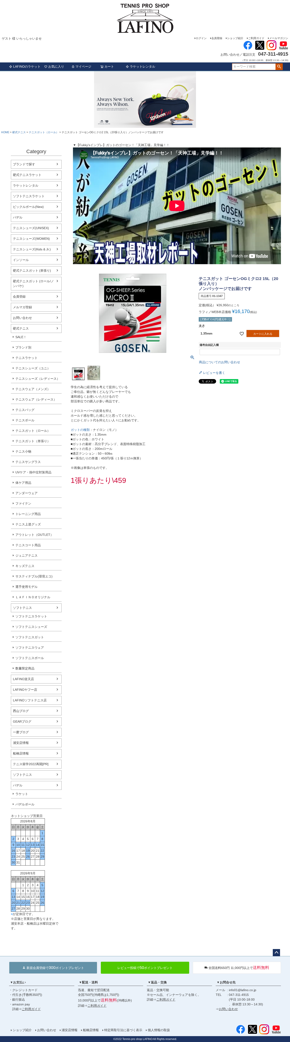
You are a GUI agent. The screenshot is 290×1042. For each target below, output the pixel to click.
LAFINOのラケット (27, 66)
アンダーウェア (26, 493)
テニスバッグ (24, 410)
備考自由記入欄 (209, 345)
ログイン (201, 38)
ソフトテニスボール (29, 658)
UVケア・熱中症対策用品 (33, 472)
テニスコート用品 (28, 545)
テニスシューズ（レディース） (37, 378)
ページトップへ (276, 952)
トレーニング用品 (28, 514)
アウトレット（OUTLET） (34, 534)
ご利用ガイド (256, 38)
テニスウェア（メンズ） (32, 389)
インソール (21, 260)
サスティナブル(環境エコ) (34, 576)
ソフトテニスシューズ (31, 627)
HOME (5, 132)
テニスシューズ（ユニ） (32, 368)
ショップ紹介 (235, 38)
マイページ (83, 66)
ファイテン (23, 503)
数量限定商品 (24, 668)
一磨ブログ (21, 732)
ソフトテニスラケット (29, 196)
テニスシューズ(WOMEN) (31, 238)
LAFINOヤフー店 (25, 689)
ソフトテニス (22, 608)
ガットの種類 (80, 430)
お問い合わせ (22, 318)
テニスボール (24, 420)
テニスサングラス (28, 462)
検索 (279, 67)
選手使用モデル (26, 587)
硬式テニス (19, 132)
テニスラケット (26, 358)
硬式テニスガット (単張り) (32, 270)
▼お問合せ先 (226, 982)
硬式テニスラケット (27, 175)
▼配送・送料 (88, 982)
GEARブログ (22, 721)
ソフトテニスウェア (29, 647)
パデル (17, 217)
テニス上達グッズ (28, 524)
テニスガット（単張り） (32, 441)
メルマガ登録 (22, 307)
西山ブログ (21, 711)
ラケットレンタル (142, 66)
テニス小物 (23, 451)
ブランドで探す (24, 164)
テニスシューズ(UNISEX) (31, 228)
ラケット (21, 794)
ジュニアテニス (26, 555)
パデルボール (24, 804)
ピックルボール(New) (28, 207)
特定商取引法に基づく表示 (123, 1030)
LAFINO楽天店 (23, 679)
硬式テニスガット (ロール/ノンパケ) (33, 283)
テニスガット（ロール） (44, 132)
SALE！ (21, 337)
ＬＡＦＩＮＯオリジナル (32, 597)
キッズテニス (24, 566)
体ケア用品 (23, 482)
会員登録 (216, 38)
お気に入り (56, 66)
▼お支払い (18, 982)
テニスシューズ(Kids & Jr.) (32, 249)
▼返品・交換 (157, 982)
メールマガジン (278, 38)
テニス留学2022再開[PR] (30, 764)
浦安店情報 (21, 743)
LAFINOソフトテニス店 (30, 700)
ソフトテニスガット (29, 637)
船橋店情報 (21, 753)
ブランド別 (23, 347)
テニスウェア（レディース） (36, 399)
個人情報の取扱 (159, 1030)
